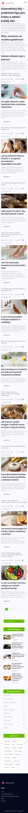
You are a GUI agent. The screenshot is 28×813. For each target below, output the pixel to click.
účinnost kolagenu (6, 502)
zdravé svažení (5, 395)
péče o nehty (18, 754)
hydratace (18, 764)
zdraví (13, 744)
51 (21, 609)
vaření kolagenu (15, 394)
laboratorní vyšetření (6, 75)
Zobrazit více (6, 121)
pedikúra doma (5, 234)
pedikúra (7, 767)
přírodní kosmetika (14, 289)
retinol (2, 128)
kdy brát (8, 341)
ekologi (3, 290)
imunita (13, 767)
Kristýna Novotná (5, 79)
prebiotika (22, 446)
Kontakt (3, 801)
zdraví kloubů (23, 502)
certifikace (22, 289)
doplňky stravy (8, 761)
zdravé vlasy (16, 761)
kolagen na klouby (6, 394)
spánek (17, 183)
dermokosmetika (14, 128)
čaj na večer (4, 183)
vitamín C (7, 128)
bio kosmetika (5, 289)
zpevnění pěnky (5, 236)
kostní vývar (13, 392)
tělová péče (8, 290)
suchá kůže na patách (14, 233)
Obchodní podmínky (6, 794)
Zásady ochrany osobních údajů (10, 796)
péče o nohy (7, 757)
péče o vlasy (20, 744)
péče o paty (4, 233)
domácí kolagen (5, 392)
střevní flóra (16, 446)
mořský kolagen (8, 751)
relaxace (3, 184)
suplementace (17, 75)
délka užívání (14, 500)
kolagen (20, 747)
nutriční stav (16, 73)
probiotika (13, 341)
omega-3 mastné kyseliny (8, 555)
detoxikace (22, 183)
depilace (15, 757)
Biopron (3, 341)
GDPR (2, 798)
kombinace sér (5, 129)
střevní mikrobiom (21, 341)
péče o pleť (23, 128)
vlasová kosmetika (9, 764)
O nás (2, 791)
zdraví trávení (5, 448)
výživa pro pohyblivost (7, 556)
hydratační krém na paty (16, 234)
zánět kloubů (18, 555)
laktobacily (4, 343)
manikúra (14, 747)
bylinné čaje (11, 183)
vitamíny (10, 73)
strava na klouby (5, 553)
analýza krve (4, 73)
